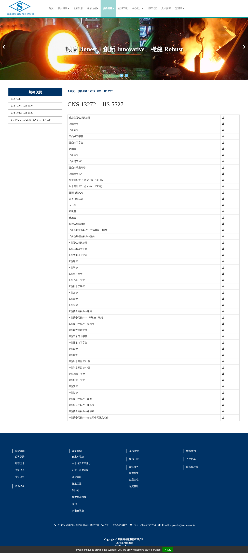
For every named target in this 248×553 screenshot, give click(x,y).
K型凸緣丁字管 (77, 280)
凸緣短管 (73, 130)
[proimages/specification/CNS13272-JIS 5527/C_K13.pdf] (223, 311)
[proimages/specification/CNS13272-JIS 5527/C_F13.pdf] (223, 192)
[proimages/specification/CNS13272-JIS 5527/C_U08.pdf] (223, 367)
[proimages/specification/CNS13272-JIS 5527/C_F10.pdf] (223, 174)
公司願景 (19, 456)
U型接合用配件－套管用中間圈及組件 (88, 417)
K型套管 (73, 292)
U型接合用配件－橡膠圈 (81, 411)
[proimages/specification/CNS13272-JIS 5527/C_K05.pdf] (223, 261)
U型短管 (73, 392)
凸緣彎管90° (75, 161)
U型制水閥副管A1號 (79, 361)
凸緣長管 (73, 124)
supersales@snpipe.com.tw (183, 525)
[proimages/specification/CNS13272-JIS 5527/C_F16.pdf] (223, 211)
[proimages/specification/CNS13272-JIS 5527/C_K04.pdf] (223, 255)
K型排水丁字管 (77, 286)
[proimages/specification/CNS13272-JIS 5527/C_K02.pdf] (223, 242)
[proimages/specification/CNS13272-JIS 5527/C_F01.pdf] (223, 117)
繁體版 (178, 8)
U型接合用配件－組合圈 (81, 405)
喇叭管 (72, 211)
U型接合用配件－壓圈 (80, 399)
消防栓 (75, 490)
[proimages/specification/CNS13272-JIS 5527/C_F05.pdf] (223, 142)
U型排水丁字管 (77, 380)
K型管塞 (73, 305)
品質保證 (19, 477)
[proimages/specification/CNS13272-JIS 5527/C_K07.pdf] (223, 274)
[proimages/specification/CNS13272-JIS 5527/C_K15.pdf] (223, 324)
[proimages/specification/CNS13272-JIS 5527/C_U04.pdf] (223, 342)
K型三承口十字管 (78, 249)
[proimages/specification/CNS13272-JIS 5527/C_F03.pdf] (223, 130)
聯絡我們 (152, 8)
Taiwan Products (124, 543)
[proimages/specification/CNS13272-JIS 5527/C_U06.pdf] (223, 355)
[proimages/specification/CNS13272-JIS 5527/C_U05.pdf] (223, 349)
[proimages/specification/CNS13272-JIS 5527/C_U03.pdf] (223, 336)
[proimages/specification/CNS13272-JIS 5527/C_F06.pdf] (223, 149)
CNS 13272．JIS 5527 (22, 106)
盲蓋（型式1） (76, 192)
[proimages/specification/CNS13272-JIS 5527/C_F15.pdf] (223, 205)
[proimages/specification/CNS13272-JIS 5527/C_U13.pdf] (223, 399)
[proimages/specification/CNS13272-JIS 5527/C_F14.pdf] (223, 199)
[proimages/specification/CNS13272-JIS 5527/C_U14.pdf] (223, 405)
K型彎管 (73, 267)
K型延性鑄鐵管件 (78, 242)
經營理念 (19, 463)
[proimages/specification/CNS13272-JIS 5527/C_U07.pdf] (223, 361)
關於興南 (20, 451)
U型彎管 (73, 355)
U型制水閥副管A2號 (79, 367)
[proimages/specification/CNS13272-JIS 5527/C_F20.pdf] (223, 236)
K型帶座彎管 (75, 274)
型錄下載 (123, 8)
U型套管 (73, 386)
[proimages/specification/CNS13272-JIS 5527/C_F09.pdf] (223, 167)
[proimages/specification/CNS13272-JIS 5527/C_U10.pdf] (223, 380)
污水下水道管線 (80, 470)
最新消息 (78, 8)
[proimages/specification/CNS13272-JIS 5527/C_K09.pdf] (223, 286)
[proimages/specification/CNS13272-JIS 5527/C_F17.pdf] (223, 217)
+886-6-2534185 (119, 525)
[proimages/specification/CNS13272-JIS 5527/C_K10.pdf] (223, 292)
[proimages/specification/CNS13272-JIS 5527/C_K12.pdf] (223, 305)
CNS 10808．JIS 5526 (22, 113)
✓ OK (167, 549)
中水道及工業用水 (81, 463)
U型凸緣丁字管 (77, 374)
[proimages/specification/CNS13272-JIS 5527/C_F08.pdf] (223, 161)
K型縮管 (73, 261)
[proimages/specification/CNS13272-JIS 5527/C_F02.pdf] (223, 124)
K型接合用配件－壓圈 (80, 311)
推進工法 (76, 483)
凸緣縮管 (73, 155)
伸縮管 (72, 217)
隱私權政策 (192, 467)
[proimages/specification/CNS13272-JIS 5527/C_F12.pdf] (223, 186)
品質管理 (134, 486)
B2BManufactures (124, 546)
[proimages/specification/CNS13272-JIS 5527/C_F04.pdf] (223, 136)
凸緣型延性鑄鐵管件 (79, 117)
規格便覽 (82, 91)
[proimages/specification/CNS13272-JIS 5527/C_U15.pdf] (223, 411)
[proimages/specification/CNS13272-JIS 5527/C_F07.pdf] (223, 155)
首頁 (51, 8)
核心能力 (134, 467)
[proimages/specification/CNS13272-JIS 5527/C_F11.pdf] (223, 180)
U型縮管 (73, 349)
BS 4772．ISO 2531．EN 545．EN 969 (30, 120)
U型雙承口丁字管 (78, 342)
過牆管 (72, 149)
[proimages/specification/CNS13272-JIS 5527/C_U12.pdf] (223, 392)
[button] (121, 75)
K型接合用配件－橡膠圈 (81, 324)
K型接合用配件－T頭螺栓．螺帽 (86, 317)
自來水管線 (78, 456)
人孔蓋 (72, 205)
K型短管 (73, 299)
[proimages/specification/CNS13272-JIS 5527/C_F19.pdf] (223, 230)
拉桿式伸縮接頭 (77, 224)
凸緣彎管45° (75, 174)
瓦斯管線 (76, 477)
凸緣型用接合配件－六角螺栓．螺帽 (88, 230)
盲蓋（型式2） (76, 199)
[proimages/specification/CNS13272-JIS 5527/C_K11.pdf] (223, 299)
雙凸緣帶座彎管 (77, 167)
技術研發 (134, 473)
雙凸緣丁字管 (76, 142)
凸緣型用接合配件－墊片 (82, 236)
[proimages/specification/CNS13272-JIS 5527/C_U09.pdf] (223, 374)
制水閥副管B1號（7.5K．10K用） (86, 180)
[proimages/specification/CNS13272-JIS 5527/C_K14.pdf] (223, 317)
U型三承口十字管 (78, 336)
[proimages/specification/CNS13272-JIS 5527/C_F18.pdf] (223, 224)
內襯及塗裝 (78, 510)
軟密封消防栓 (79, 497)
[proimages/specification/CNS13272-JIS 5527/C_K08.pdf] (223, 280)
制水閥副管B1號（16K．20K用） (86, 186)
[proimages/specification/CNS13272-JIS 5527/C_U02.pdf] (223, 330)
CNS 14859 (16, 99)
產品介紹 (77, 451)
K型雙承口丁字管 (78, 255)
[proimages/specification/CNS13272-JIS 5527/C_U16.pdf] (223, 417)
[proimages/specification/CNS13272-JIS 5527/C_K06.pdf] (223, 267)
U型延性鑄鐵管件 (78, 330)
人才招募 (166, 8)
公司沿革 (19, 470)
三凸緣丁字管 (76, 136)
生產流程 (134, 479)
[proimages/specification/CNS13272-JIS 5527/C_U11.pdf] (223, 386)
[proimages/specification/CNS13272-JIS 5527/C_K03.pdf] (223, 249)
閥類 (74, 504)
